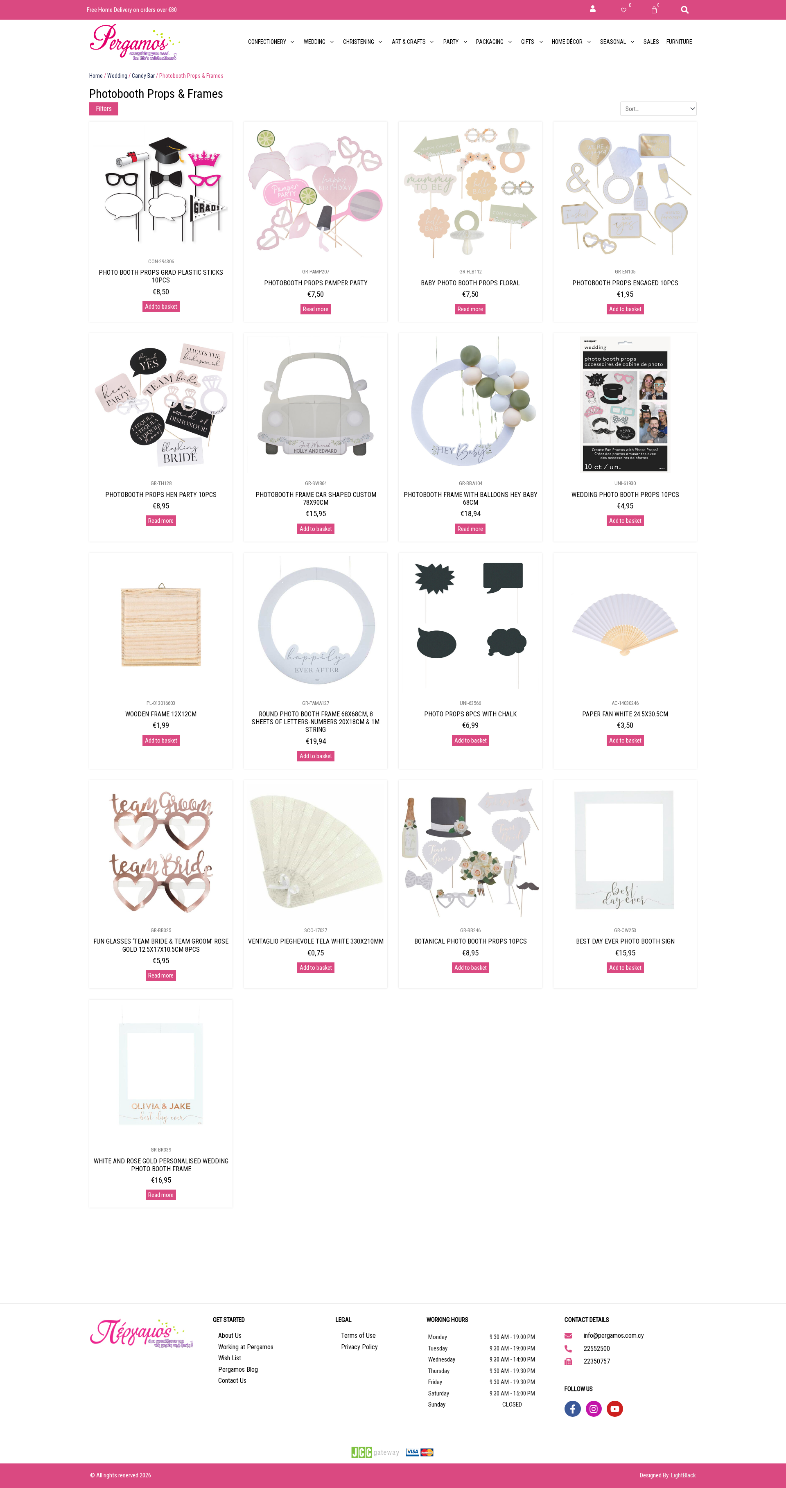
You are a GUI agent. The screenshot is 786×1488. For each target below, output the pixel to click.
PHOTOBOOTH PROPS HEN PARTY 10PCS (161, 495)
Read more (315, 309)
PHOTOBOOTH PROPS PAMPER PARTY (316, 283)
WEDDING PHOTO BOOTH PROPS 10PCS (625, 495)
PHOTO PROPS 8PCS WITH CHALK (470, 714)
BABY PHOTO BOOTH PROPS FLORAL (470, 283)
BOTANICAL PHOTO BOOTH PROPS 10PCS (470, 941)
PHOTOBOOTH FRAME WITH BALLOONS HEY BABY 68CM (471, 498)
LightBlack (683, 1475)
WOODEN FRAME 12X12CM (160, 714)
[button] (685, 10)
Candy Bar (143, 75)
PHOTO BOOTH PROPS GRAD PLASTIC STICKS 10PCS (161, 276)
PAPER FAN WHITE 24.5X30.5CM (625, 714)
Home (96, 75)
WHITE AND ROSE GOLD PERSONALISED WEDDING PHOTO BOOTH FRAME (161, 1165)
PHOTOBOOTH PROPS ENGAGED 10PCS (625, 283)
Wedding (117, 75)
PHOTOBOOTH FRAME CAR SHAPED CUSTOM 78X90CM (315, 498)
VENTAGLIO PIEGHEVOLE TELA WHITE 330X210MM (316, 941)
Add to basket (161, 306)
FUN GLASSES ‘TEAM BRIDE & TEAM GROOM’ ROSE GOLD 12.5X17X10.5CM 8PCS (160, 945)
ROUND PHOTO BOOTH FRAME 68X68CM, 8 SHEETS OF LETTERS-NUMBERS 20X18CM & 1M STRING (315, 722)
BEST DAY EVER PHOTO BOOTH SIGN (625, 941)
